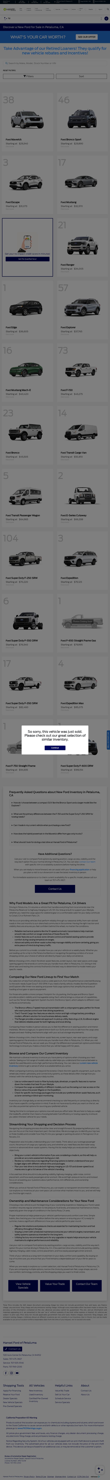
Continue (55, 748)
